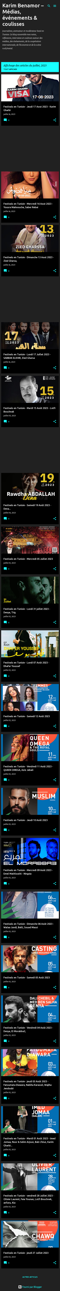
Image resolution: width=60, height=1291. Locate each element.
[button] (55, 120)
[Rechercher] (49, 5)
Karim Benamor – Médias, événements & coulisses (23, 14)
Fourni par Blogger (32, 1287)
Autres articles (30, 1277)
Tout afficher (10, 69)
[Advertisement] (30, 148)
